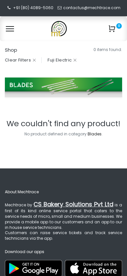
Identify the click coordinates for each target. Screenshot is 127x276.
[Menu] (10, 28)
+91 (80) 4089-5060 (33, 7)
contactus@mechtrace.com (92, 7)
